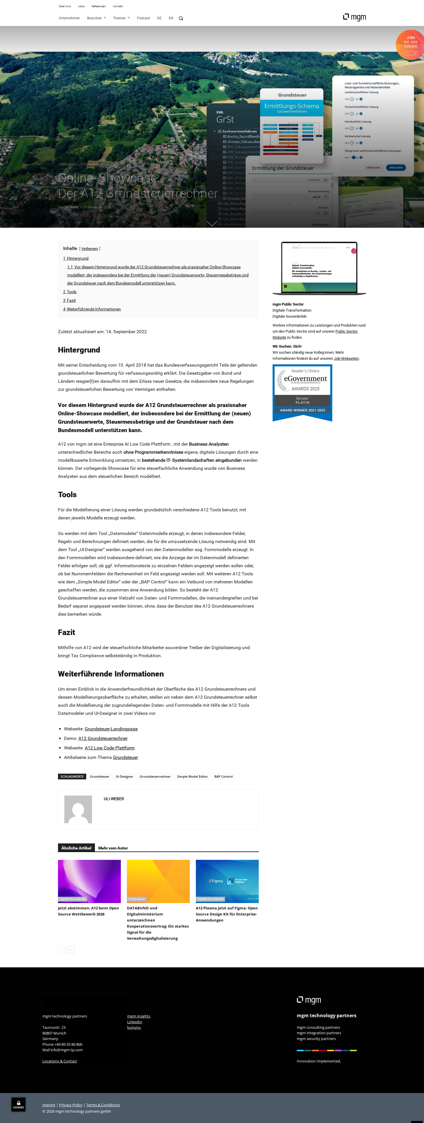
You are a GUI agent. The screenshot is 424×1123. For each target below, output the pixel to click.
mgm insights (138, 1016)
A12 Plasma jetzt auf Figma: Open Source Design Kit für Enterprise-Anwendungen (227, 914)
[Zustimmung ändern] (18, 1104)
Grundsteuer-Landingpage (111, 729)
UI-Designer (124, 776)
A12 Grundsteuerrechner (102, 738)
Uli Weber (72, 207)
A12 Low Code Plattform (110, 748)
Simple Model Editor (192, 776)
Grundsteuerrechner (155, 776)
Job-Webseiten (346, 358)
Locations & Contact (59, 1061)
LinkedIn (134, 1021)
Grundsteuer (125, 757)
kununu (134, 1027)
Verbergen (89, 248)
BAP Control (223, 776)
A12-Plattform (90, 164)
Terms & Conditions (103, 1104)
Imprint (48, 1104)
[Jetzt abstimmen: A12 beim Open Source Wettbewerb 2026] (89, 881)
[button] (180, 18)
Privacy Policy (70, 1104)
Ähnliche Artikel (76, 848)
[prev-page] (61, 950)
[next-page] (70, 950)
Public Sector (68, 164)
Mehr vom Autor (113, 848)
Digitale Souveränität (72, 898)
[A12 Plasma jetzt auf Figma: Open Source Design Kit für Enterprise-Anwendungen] (227, 881)
